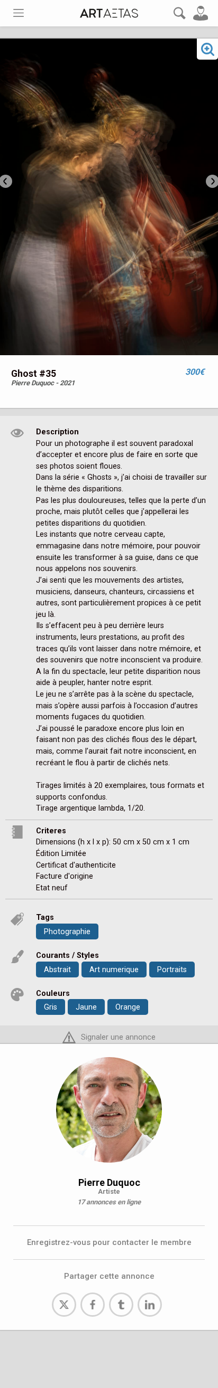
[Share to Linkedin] (150, 1304)
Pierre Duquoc (109, 1182)
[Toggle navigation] (18, 13)
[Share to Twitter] (64, 1304)
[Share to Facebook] (92, 1304)
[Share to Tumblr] (121, 1304)
